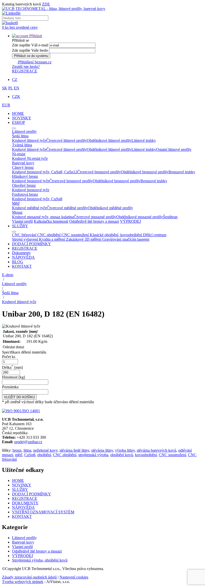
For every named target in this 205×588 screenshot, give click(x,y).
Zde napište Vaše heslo (30, 50)
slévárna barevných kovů (156, 450)
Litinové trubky (144, 140)
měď (18, 455)
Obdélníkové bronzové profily (144, 172)
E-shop (7, 275)
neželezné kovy (45, 450)
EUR (6, 105)
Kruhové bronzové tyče (30, 181)
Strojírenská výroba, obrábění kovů (40, 560)
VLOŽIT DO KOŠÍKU (19, 397)
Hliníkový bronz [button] (25, 176)
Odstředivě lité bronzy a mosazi (94, 221)
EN (16, 88)
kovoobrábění (146, 455)
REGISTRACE (24, 71)
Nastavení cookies (74, 577)
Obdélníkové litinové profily (109, 140)
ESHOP (18, 122)
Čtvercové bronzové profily (99, 172)
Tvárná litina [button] (22, 145)
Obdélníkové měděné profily (110, 208)
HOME (18, 113)
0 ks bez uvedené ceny (20, 27)
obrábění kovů (121, 455)
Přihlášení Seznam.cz (34, 62)
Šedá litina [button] (20, 136)
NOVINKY (21, 118)
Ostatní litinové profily (174, 149)
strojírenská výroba (93, 455)
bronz (17, 450)
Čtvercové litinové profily (66, 140)
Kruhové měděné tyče (29, 208)
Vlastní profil (22, 221)
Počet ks (8, 357)
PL (10, 88)
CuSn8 (29, 455)
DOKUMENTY (25, 503)
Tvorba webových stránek (22, 582)
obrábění (44, 455)
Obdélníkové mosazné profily (139, 217)
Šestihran (170, 217)
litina (27, 450)
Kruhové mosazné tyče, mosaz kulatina (43, 217)
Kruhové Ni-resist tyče (30, 158)
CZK (16, 96)
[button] (27, 36)
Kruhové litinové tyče (29, 140)
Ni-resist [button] (18, 154)
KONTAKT (22, 266)
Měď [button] (16, 203)
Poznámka (10, 387)
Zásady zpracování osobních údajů (29, 577)
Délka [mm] (12, 367)
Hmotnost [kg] (13, 377)
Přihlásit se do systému (31, 56)
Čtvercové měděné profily (67, 208)
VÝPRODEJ (130, 221)
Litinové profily (14, 284)
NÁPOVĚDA (23, 257)
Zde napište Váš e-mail (30, 45)
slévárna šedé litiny (74, 450)
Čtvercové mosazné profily (95, 217)
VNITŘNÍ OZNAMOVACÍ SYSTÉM (43, 512)
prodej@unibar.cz (28, 442)
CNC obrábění (64, 455)
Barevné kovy (23, 542)
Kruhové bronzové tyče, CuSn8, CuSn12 (44, 172)
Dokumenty (21, 253)
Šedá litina (10, 293)
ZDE (46, 4)
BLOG (17, 262)
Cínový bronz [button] (23, 167)
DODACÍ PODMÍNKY (31, 244)
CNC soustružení (172, 455)
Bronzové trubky (181, 172)
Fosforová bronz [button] (25, 194)
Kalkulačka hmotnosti (51, 221)
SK (4, 88)
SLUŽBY (20, 226)
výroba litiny (125, 450)
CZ (14, 79)
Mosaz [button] (17, 212)
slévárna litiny (102, 450)
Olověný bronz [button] (24, 185)
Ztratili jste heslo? (26, 66)
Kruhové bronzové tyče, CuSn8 (37, 199)
